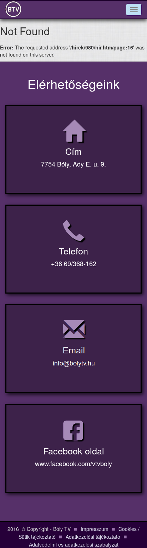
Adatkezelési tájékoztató (93, 536)
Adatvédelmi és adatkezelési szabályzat (73, 544)
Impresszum (94, 528)
